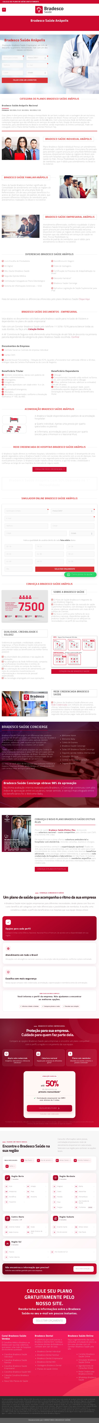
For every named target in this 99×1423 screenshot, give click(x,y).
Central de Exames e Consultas (75, 760)
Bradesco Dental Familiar (48, 1355)
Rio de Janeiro (45, 1160)
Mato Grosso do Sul (36, 1232)
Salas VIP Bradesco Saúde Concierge (78, 750)
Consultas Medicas (70, 757)
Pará (36, 1192)
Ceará (63, 1192)
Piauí (63, 1202)
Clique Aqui (84, 299)
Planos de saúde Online (47, 1369)
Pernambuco (85, 1197)
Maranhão (84, 1192)
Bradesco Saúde (20, 738)
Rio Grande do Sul (73, 1252)
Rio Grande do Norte (84, 1202)
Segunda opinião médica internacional (78, 753)
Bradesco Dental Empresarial (50, 1359)
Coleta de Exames (70, 743)
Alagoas (63, 1186)
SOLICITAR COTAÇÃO (84, 1269)
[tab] (5, 110)
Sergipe (63, 1207)
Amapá (36, 1186)
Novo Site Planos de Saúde (16, 1381)
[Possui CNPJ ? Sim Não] (37, 57)
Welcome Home (69, 736)
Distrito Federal (82, 1160)
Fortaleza (85, 1207)
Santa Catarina (27, 1257)
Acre (15, 1186)
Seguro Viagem (68, 763)
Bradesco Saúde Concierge (73, 746)
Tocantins (15, 1202)
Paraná (27, 1252)
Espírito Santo (63, 1227)
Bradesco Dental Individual (49, 1352)
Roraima (36, 1197)
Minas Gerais (63, 1160)
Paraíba (63, 1197)
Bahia (10, 1166)
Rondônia (15, 1197)
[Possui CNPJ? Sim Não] (72, 511)
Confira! (75, 337)
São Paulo (27, 1160)
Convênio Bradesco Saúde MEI (17, 1372)
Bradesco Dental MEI (46, 1362)
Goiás (36, 1227)
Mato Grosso (15, 1232)
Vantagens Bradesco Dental (49, 1366)
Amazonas (15, 1192)
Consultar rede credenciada (49, 1114)
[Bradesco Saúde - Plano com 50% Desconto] (49, 10)
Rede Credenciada (59, 705)
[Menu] (4, 10)
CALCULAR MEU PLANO (48, 1108)
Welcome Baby (68, 739)
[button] (80, 574)
